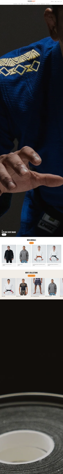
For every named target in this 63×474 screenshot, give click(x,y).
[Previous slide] (3, 254)
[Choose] (15, 261)
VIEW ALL (4, 234)
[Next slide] (15, 254)
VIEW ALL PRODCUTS (31, 275)
